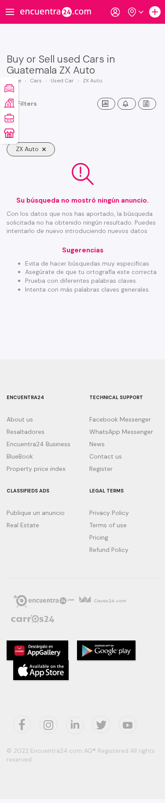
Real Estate (23, 525)
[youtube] (127, 724)
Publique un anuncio (36, 513)
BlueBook (20, 456)
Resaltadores (25, 432)
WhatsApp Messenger (121, 432)
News (97, 444)
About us (20, 419)
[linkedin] (75, 725)
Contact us (105, 456)
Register (101, 469)
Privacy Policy (109, 513)
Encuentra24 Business (38, 444)
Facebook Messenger (120, 419)
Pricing (98, 537)
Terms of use (108, 525)
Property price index (36, 469)
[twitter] (22, 724)
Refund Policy (108, 550)
